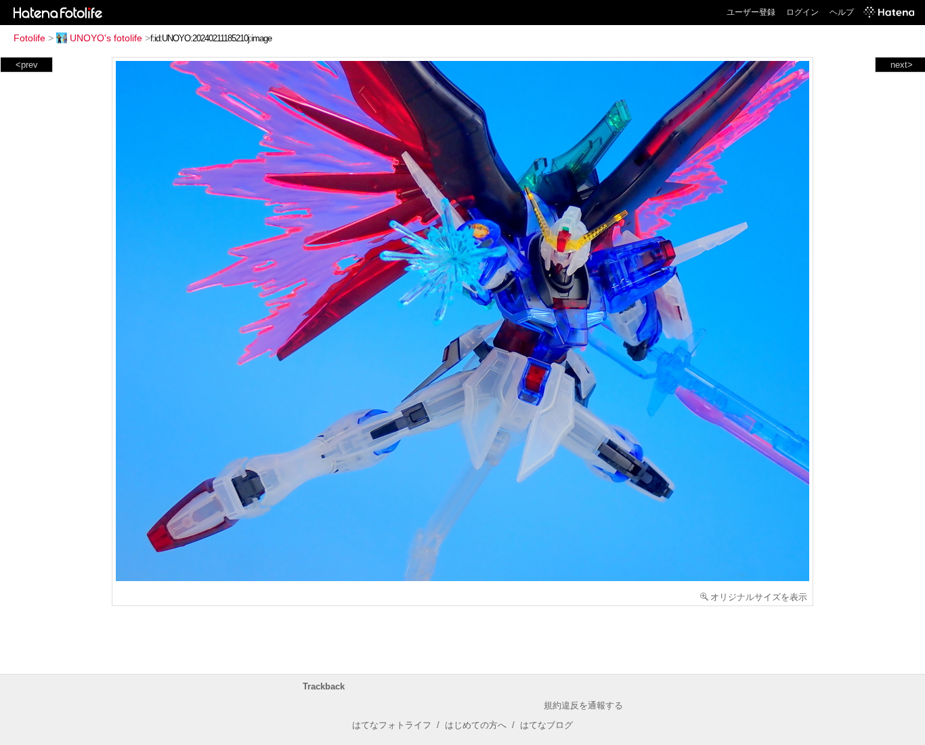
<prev (27, 65)
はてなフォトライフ (391, 725)
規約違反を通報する (583, 705)
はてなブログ (546, 725)
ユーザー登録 (751, 12)
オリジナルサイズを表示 (758, 597)
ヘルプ (842, 12)
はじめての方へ (476, 725)
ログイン (802, 12)
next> (901, 65)
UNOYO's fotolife (106, 38)
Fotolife (29, 38)
